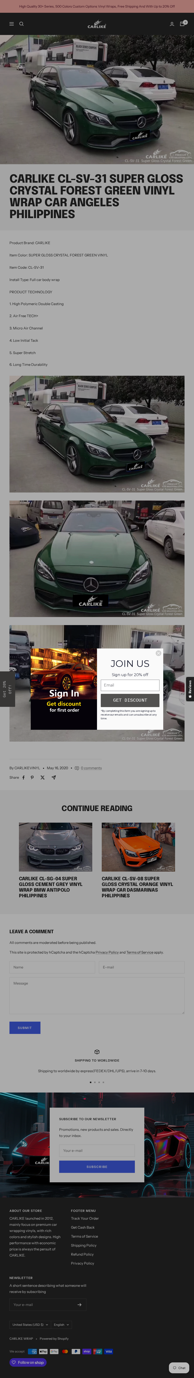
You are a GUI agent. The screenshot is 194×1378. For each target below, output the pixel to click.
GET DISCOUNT (130, 700)
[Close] (158, 653)
